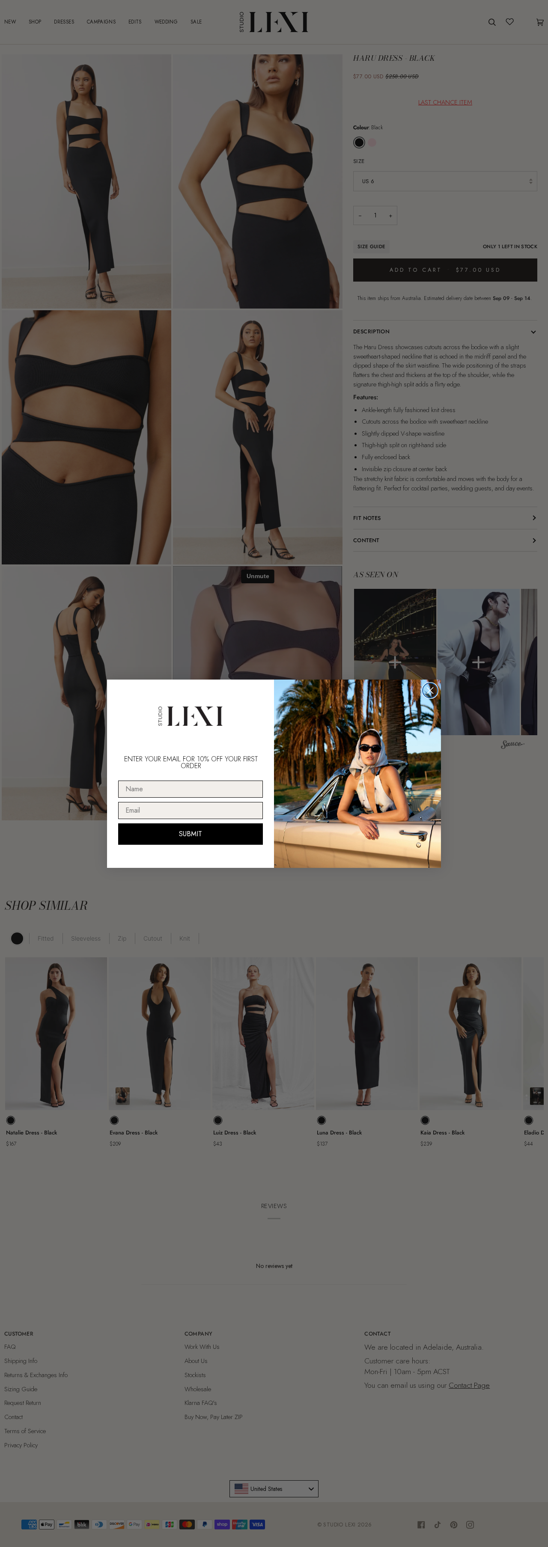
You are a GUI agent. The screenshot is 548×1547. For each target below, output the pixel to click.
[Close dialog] (430, 690)
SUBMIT (190, 834)
